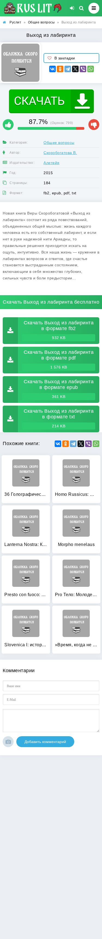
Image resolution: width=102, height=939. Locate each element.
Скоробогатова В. (60, 152)
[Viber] (83, 69)
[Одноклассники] (60, 69)
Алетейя (52, 163)
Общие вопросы (59, 142)
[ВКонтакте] (52, 69)
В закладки (64, 58)
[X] (75, 69)
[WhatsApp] (90, 69)
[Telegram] (67, 69)
